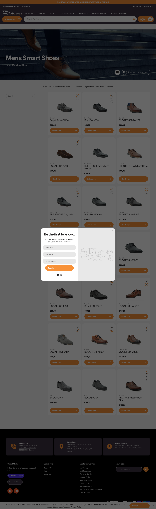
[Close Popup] (112, 230)
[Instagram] (61, 275)
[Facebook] (58, 275)
